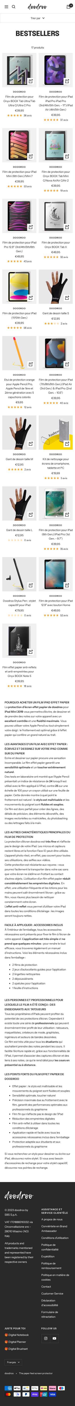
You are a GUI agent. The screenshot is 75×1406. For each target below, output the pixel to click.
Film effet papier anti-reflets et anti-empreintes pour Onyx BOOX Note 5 (19, 672)
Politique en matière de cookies (55, 1277)
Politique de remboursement (51, 1266)
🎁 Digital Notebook (17, 1335)
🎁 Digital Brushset (16, 1349)
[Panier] (68, 7)
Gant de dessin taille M (19, 459)
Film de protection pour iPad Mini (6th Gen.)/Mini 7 (19, 174)
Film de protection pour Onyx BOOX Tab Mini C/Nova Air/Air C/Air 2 (56, 176)
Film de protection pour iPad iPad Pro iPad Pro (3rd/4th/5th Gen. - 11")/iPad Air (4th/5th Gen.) (56, 103)
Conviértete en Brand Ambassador (54, 1229)
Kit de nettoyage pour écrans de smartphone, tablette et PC (56, 463)
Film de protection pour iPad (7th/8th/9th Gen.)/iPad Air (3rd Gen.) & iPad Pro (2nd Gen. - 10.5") (56, 386)
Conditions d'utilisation (54, 1238)
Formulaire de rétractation (49, 1314)
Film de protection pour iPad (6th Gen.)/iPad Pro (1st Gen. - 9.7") (56, 534)
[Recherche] (13, 7)
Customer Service (52, 1293)
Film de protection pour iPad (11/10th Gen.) (19, 315)
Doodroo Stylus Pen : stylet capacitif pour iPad (19, 603)
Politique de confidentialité (49, 1247)
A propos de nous (51, 1219)
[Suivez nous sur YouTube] (54, 1338)
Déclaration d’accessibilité (49, 1303)
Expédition (47, 1256)
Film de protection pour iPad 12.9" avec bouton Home (56, 603)
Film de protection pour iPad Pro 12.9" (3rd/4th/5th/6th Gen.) (19, 247)
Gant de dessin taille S (55, 313)
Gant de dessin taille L (19, 530)
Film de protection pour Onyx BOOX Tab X (56, 245)
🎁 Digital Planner (15, 1342)
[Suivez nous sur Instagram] (45, 1338)
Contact (46, 1286)
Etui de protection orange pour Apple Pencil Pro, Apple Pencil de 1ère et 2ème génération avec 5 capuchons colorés (19, 388)
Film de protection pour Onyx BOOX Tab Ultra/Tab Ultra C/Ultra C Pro (19, 101)
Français (11, 1362)
